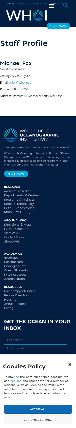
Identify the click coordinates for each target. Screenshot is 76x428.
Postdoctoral (14, 262)
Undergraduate (15, 266)
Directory (57, 3)
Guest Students (16, 270)
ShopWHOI (12, 242)
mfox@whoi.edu (20, 82)
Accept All (38, 409)
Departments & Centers (22, 195)
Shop (10, 3)
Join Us (22, 3)
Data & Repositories (19, 208)
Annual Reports (15, 304)
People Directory (16, 295)
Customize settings (38, 420)
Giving (8, 308)
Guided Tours (14, 237)
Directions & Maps (18, 225)
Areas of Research (18, 191)
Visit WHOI (12, 233)
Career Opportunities (19, 291)
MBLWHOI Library (17, 212)
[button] (70, 364)
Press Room (38, 3)
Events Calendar (16, 229)
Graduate (11, 258)
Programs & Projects (19, 200)
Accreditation (14, 279)
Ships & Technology (19, 204)
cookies (15, 381)
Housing (10, 300)
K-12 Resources (15, 275)
